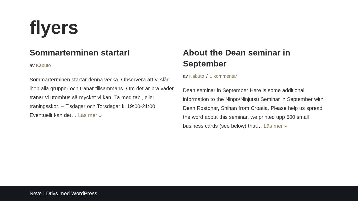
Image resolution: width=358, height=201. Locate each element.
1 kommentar (223, 76)
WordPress (84, 193)
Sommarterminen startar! (80, 52)
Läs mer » (90, 115)
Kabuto (43, 65)
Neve (36, 193)
